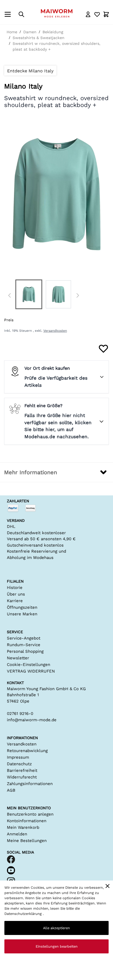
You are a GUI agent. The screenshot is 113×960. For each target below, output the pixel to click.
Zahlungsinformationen (30, 783)
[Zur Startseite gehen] (56, 13)
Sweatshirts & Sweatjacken (38, 37)
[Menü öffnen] (8, 14)
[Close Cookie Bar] (107, 886)
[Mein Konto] (88, 14)
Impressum (18, 757)
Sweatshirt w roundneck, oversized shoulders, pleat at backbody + (56, 46)
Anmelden (17, 834)
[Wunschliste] (97, 14)
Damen (29, 32)
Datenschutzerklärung (23, 914)
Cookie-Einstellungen (28, 664)
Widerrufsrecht (22, 777)
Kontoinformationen (26, 820)
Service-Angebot (23, 638)
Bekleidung (53, 32)
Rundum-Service (23, 644)
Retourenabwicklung (27, 750)
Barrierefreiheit (22, 770)
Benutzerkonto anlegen (30, 814)
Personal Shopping (25, 651)
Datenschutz (19, 763)
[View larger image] (28, 294)
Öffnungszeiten (22, 607)
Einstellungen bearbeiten (57, 946)
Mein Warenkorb (23, 827)
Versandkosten (55, 331)
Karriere (15, 600)
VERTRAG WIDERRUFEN (31, 671)
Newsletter (18, 657)
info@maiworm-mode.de (31, 719)
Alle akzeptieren (56, 928)
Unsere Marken (22, 613)
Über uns (16, 594)
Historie (14, 587)
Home (12, 32)
